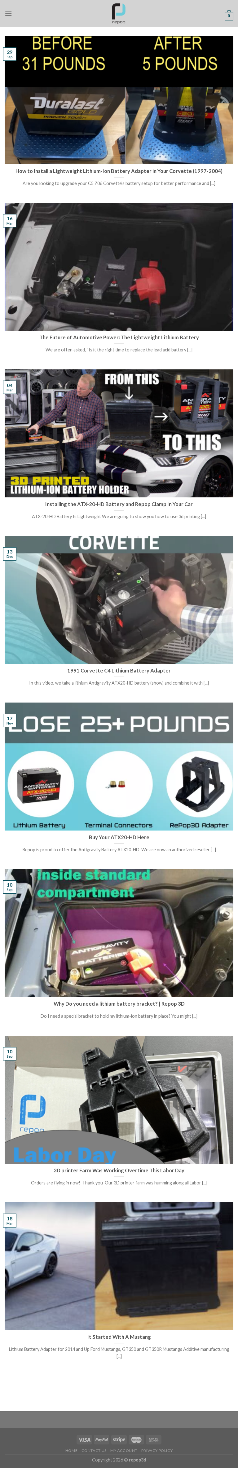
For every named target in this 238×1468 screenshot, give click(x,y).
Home (71, 1450)
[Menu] (8, 13)
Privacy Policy (157, 1450)
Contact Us (94, 1450)
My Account (123, 1450)
